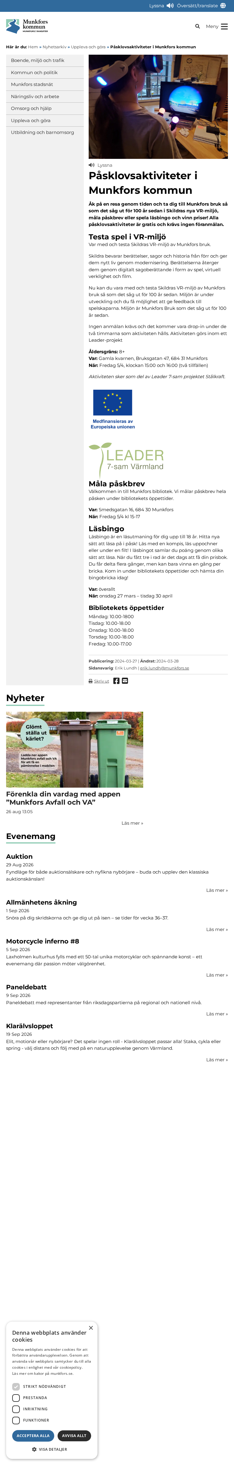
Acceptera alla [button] (33, 1435)
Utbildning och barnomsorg (42, 132)
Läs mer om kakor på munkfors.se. (43, 1373)
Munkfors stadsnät (32, 84)
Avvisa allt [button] (74, 1435)
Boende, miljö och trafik (37, 60)
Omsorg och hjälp (31, 108)
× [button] (90, 1328)
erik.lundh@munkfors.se (164, 668)
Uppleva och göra (31, 120)
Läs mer (217, 890)
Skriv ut (101, 681)
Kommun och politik (34, 72)
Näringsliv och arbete (35, 96)
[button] (51, 1449)
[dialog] (52, 1390)
